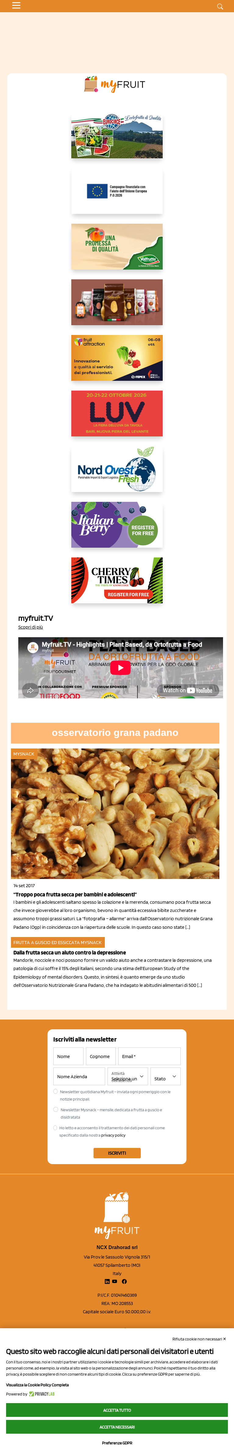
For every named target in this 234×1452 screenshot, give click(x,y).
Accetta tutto (117, 1410)
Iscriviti (117, 1153)
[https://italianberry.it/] (117, 529)
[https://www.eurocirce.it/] (117, 140)
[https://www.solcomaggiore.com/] (117, 196)
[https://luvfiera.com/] (117, 418)
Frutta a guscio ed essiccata (46, 942)
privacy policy (113, 1135)
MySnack (23, 754)
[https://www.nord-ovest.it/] (117, 474)
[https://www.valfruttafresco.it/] (117, 251)
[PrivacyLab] (41, 1394)
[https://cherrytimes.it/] (117, 585)
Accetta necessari (117, 1426)
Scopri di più (30, 627)
